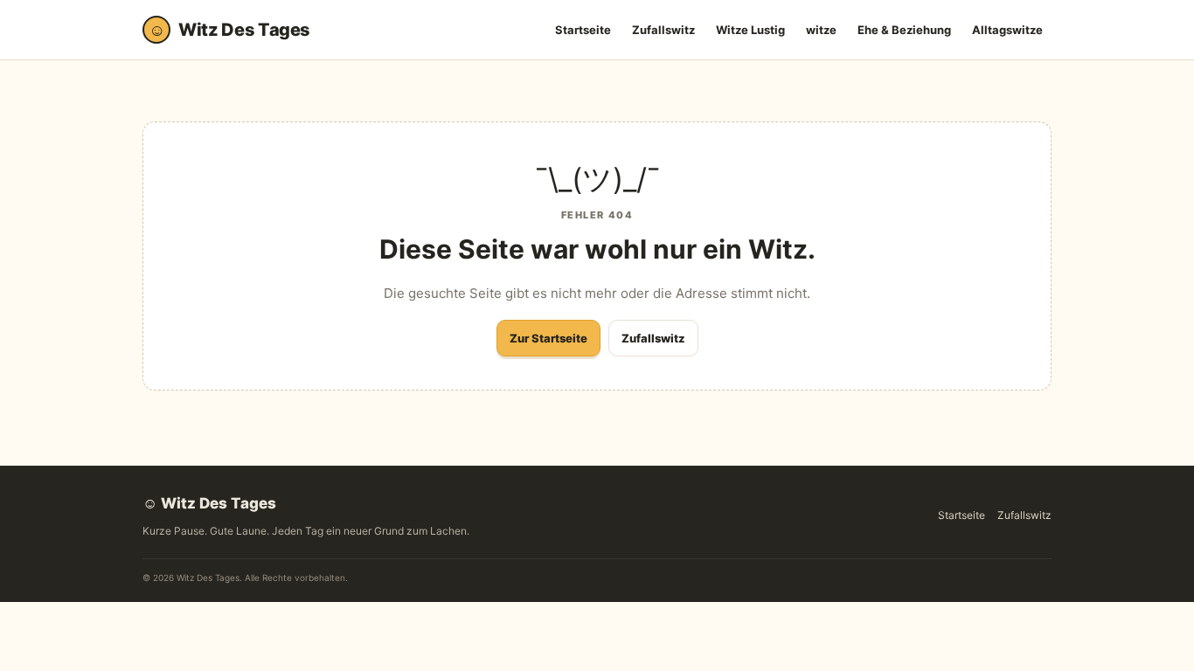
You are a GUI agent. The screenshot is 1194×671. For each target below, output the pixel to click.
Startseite (583, 30)
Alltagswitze (1007, 30)
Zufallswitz (663, 30)
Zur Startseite (548, 338)
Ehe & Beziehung (904, 30)
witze (821, 30)
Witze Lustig (750, 30)
